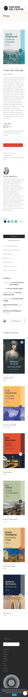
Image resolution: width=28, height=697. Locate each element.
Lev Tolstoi (7, 517)
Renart (5, 651)
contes (10, 157)
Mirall (5, 656)
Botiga (4, 661)
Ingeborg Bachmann (10, 611)
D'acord (14, 694)
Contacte (5, 670)
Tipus (5, 123)
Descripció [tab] (14, 236)
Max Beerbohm (8, 470)
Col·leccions (6, 649)
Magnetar (6, 654)
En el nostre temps (9, 566)
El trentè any (7, 613)
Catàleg (5, 658)
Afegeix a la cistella (13, 145)
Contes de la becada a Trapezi (15, 288)
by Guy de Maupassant (11, 68)
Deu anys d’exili (8, 378)
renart (10, 155)
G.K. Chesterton (9, 423)
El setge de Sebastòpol (10, 519)
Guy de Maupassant (10, 176)
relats (4, 159)
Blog (4, 663)
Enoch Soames (7, 472)
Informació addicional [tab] (14, 240)
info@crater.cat (7, 639)
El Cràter (5, 668)
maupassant (20, 157)
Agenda (5, 666)
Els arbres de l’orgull (9, 425)
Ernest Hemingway (10, 564)
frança (14, 157)
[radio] (5, 126)
